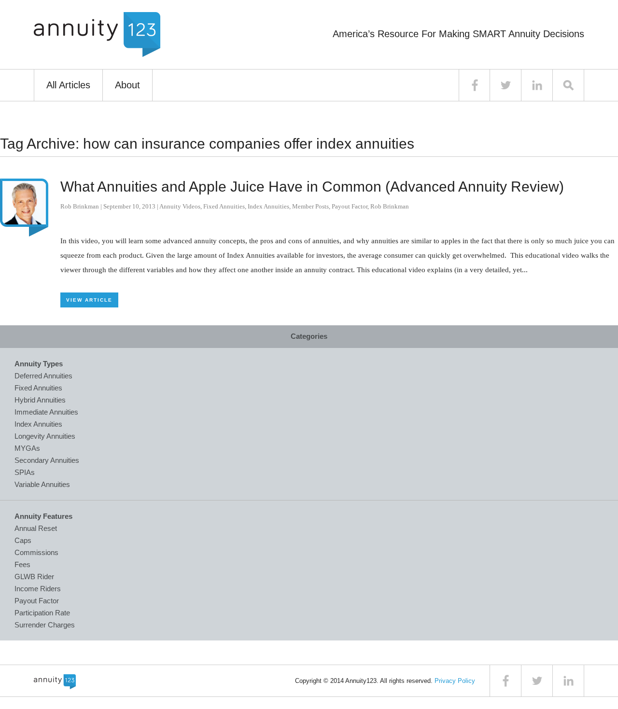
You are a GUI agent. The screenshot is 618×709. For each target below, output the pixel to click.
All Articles (68, 85)
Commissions (36, 552)
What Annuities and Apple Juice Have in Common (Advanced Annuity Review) (312, 187)
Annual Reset (35, 528)
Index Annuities (268, 206)
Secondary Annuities (46, 460)
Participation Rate (42, 613)
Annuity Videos (179, 206)
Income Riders (37, 588)
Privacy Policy (455, 680)
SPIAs (24, 472)
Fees (22, 564)
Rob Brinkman (79, 206)
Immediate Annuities (46, 412)
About (127, 85)
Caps (22, 540)
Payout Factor (349, 206)
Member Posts (310, 206)
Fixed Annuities (224, 206)
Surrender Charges (44, 625)
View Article (89, 300)
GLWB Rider (34, 576)
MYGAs (27, 448)
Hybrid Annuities (40, 400)
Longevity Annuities (44, 436)
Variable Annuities (42, 484)
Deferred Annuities (43, 376)
